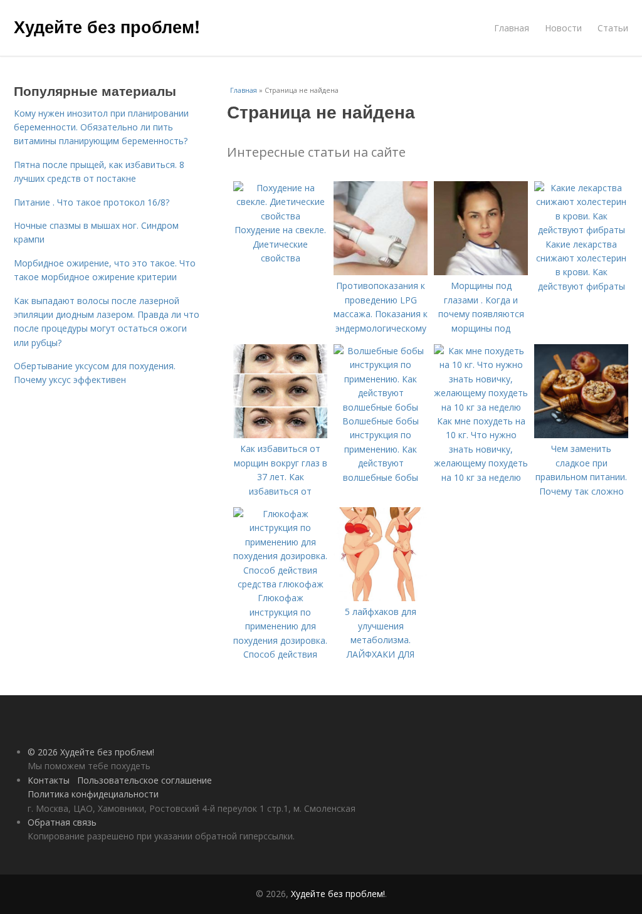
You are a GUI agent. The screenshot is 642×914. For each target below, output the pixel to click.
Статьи (612, 28)
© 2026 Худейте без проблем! (91, 752)
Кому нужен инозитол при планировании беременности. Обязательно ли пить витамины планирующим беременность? (101, 127)
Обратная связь (62, 822)
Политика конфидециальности (93, 794)
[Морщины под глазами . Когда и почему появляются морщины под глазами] (481, 272)
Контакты (49, 780)
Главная (511, 28)
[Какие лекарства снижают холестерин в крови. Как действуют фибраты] (581, 230)
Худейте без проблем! (107, 26)
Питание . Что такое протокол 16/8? (91, 202)
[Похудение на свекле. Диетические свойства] (280, 216)
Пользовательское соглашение (144, 780)
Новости (563, 28)
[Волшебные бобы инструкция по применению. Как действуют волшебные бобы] (381, 407)
